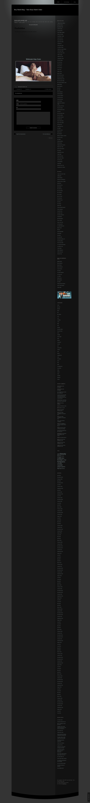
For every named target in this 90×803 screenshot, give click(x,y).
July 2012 (59, 666)
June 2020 (59, 503)
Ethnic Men (59, 205)
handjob (58, 334)
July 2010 (59, 711)
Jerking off (59, 342)
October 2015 (59, 594)
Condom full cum (63, 437)
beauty (63, 454)
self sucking (59, 347)
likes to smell (62, 407)
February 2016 (59, 586)
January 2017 (59, 566)
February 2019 (59, 525)
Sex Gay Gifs (59, 237)
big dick (58, 308)
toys (61, 468)
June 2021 (59, 495)
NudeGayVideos (60, 141)
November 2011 (60, 681)
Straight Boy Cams (60, 152)
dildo (58, 323)
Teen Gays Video (60, 242)
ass (58, 454)
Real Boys (59, 235)
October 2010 (59, 705)
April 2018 (59, 538)
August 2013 (59, 642)
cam (28, 21)
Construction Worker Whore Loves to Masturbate (60, 750)
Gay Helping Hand (60, 768)
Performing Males (60, 231)
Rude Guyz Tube (60, 146)
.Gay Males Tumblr (60, 36)
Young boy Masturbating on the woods (61, 434)
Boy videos (59, 314)
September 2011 (60, 685)
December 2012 (60, 657)
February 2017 (59, 564)
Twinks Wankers (60, 250)
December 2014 (60, 612)
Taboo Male (59, 154)
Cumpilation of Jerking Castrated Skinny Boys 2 (61, 424)
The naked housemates (61, 244)
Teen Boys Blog (60, 240)
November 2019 (60, 512)
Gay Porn (59, 111)
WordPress (64, 783)
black (58, 310)
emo (58, 325)
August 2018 (59, 532)
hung (59, 462)
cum (30, 21)
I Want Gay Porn (60, 126)
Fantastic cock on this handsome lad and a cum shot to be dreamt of (61, 727)
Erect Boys (59, 203)
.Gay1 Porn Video (60, 41)
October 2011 (59, 683)
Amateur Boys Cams (60, 78)
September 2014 (60, 618)
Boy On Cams (59, 196)
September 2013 (60, 640)
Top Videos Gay (60, 246)
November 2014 (60, 614)
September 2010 (60, 707)
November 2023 (60, 482)
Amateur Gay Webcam (61, 179)
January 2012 (59, 677)
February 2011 (59, 698)
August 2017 (59, 553)
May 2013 (59, 648)
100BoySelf (59, 175)
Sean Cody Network (60, 148)
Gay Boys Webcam (60, 214)
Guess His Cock (60, 222)
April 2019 (59, 523)
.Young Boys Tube (60, 58)
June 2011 (59, 690)
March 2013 (59, 651)
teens (58, 360)
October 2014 (59, 616)
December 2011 (60, 679)
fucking (58, 327)
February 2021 (59, 497)
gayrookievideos (60, 218)
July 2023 (59, 484)
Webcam (16, 22)
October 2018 (59, 531)
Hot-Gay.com (59, 124)
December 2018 (60, 529)
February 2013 (59, 653)
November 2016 (60, 570)
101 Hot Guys (59, 62)
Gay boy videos (60, 329)
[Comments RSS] (16, 87)
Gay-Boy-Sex (59, 118)
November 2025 (60, 477)
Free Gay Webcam (46, 134)
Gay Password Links (60, 109)
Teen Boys (59, 358)
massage (59, 463)
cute (59, 458)
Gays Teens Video (60, 122)
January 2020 (59, 510)
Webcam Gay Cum (60, 165)
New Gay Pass (60, 137)
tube (41, 21)
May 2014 (59, 625)
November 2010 (60, 703)
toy (58, 468)
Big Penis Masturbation (21, 134)
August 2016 (59, 575)
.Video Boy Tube (60, 56)
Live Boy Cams (60, 719)
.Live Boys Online (60, 47)
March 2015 (59, 607)
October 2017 (59, 549)
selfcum (58, 349)
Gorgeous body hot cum (61, 721)
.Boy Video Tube (60, 26)
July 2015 (59, 599)
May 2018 (59, 536)
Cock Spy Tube (60, 97)
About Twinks (59, 73)
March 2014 (59, 629)
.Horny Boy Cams (60, 45)
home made (59, 336)
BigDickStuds (59, 84)
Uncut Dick (59, 368)
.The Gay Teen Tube (60, 52)
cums (37, 21)
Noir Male (59, 139)
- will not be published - (21, 103)
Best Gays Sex (60, 185)
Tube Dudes (59, 248)
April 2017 (59, 560)
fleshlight (60, 460)
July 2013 (59, 644)
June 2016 (59, 579)
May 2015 (59, 603)
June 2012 (59, 668)
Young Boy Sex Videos (61, 167)
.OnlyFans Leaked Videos (61, 49)
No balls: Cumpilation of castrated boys (61, 413)
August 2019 (59, 516)
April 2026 (59, 475)
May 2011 (59, 692)
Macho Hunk (59, 227)
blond (59, 456)
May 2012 (59, 670)
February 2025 (59, 479)
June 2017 (59, 557)
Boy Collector (59, 192)
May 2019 (59, 521)
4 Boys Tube (59, 71)
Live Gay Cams (60, 130)
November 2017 (60, 547)
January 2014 (59, 633)
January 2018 (59, 544)
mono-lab (66, 782)
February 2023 (59, 486)
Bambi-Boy (59, 183)
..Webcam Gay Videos (61, 23)
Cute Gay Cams (60, 99)
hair (65, 460)
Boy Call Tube (59, 188)
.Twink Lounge (59, 54)
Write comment (21, 22)
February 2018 (59, 542)
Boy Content (59, 194)
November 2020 (60, 499)
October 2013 (59, 638)
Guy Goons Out (60, 730)
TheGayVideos (59, 161)
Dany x (58, 420)
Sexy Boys (59, 150)
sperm (63, 466)
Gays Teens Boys (60, 120)
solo (39, 21)
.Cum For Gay (59, 28)
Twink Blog (59, 163)
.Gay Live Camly (60, 34)
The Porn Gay (59, 159)
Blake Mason (59, 265)
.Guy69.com (59, 43)
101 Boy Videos (60, 60)
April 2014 (59, 627)
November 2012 (60, 659)
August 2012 (59, 664)
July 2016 (59, 577)
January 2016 (59, 588)
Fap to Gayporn (60, 209)
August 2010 (59, 709)
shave (59, 466)
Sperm (58, 353)
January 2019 (59, 527)
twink (43, 21)
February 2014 (59, 631)
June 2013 (59, 646)
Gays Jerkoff (59, 220)
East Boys (59, 201)
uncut (63, 468)
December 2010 (60, 701)
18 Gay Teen (59, 65)
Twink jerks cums (60, 732)
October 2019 (59, 514)
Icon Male (59, 128)
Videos (58, 371)
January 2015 (59, 610)
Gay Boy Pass (59, 211)
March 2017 (59, 562)
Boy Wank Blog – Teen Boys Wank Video (28, 10)
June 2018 (59, 534)
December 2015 (60, 590)
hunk (58, 338)
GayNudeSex (59, 216)
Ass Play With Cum (60, 756)
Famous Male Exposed (61, 207)
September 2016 (60, 573)
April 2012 (59, 672)
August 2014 (59, 620)
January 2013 (59, 655)
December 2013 (60, 635)
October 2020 (59, 501)
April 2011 (59, 694)
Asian (58, 305)
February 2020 (59, 508)
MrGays (58, 229)
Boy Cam (58, 88)
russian (60, 465)
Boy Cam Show (60, 190)
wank (48, 21)
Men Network (59, 133)
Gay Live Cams (60, 107)
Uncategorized (59, 366)
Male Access (59, 131)
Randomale (59, 233)
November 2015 (60, 592)
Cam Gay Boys (60, 93)
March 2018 (59, 540)
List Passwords (60, 224)
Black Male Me (59, 86)
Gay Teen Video (60, 115)
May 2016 (59, 581)
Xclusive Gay (59, 253)
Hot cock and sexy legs (61, 763)
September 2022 (60, 488)
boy (26, 21)
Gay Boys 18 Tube (60, 105)
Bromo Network (60, 91)
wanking (51, 21)
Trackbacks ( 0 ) (28, 89)
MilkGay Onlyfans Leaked (61, 135)
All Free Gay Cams (60, 75)
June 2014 (59, 623)
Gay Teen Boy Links (60, 113)
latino (63, 462)
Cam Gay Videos (60, 95)
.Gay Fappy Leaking (60, 32)
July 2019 (59, 518)
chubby (62, 456)
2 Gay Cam (59, 69)
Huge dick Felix (60, 744)
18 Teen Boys (59, 67)
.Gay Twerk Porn (60, 39)
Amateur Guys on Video (61, 181)
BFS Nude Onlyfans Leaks (61, 82)
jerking (58, 340)
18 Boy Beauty (59, 177)
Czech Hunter (59, 101)
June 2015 (59, 601)
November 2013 (60, 636)
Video (46, 21)
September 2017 (60, 551)
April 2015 (59, 605)
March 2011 (59, 696)
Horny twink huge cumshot (61, 758)
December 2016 (60, 568)
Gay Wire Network (60, 272)
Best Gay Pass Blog (60, 80)
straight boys (59, 355)
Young (58, 379)
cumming (33, 21)
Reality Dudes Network (61, 144)
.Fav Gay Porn (59, 30)
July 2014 (59, 622)
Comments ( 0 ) (19, 89)
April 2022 (59, 490)
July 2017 (59, 555)
